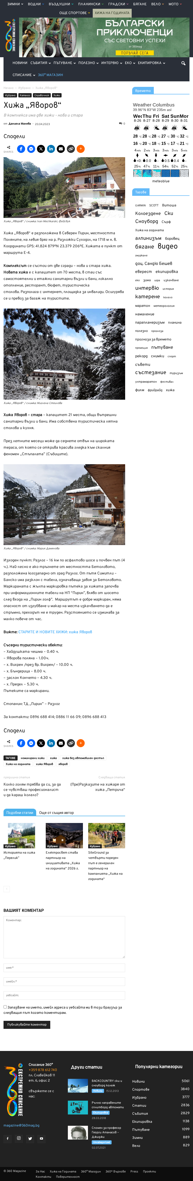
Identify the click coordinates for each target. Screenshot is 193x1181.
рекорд (141, 356)
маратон (142, 306)
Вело (156, 4)
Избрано (10, 95)
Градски (116, 4)
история (168, 289)
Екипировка (150, 63)
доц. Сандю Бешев (153, 263)
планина (174, 323)
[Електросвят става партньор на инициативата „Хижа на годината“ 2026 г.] (64, 835)
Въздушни (59, 4)
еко (137, 280)
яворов (63, 764)
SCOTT (154, 206)
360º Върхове (116, 1172)
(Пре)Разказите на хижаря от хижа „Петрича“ (97, 787)
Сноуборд (146, 221)
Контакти (43, 1177)
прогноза (157, 331)
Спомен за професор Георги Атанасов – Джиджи (106, 1132)
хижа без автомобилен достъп (83, 758)
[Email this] (61, 149)
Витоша (169, 205)
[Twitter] (30, 1139)
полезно (141, 331)
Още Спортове (73, 13)
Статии (139, 1106)
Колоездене (148, 213)
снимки (157, 356)
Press (134, 1172)
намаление (144, 314)
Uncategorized (101, 1142)
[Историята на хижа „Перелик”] (22, 835)
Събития (38, 63)
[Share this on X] (41, 149)
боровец (172, 238)
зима (147, 280)
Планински (89, 4)
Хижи (57, 95)
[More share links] (81, 149)
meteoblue (161, 181)
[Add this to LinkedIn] (51, 149)
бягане (144, 247)
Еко (128, 63)
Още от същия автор (56, 813)
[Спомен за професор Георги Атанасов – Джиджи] (78, 1133)
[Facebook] (8, 1139)
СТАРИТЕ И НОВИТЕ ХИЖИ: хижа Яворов (55, 632)
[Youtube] (41, 1139)
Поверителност (68, 1177)
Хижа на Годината (112, 13)
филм (139, 390)
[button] (183, 63)
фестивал (167, 382)
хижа (53, 758)
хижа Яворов (44, 764)
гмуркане (141, 255)
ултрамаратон (146, 382)
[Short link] (71, 149)
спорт (172, 356)
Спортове (141, 1090)
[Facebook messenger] (31, 149)
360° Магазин (50, 75)
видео (168, 246)
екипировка (167, 271)
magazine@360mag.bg (21, 1126)
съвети (142, 364)
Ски (168, 213)
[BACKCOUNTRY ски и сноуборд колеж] (78, 1086)
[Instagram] (19, 1139)
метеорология (164, 306)
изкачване (171, 280)
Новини (20, 63)
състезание (150, 372)
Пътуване (63, 63)
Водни (34, 4)
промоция (141, 348)
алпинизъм (148, 238)
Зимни (13, 4)
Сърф (166, 222)
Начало (9, 88)
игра (157, 280)
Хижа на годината (18, 764)
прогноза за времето (153, 339)
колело (167, 297)
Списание (22, 75)
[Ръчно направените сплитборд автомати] (78, 1107)
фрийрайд (155, 390)
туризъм (176, 373)
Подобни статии (20, 813)
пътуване (162, 347)
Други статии (86, 1067)
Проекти (149, 1172)
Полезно (86, 63)
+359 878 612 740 (43, 1070)
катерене (147, 297)
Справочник (41, 95)
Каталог (25, 95)
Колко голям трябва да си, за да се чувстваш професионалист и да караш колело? (32, 790)
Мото (173, 4)
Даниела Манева (20, 124)
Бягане (140, 4)
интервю (147, 288)
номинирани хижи (32, 758)
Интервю (110, 63)
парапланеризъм (150, 322)
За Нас (40, 1172)
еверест (143, 271)
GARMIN (140, 205)
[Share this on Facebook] (21, 149)
